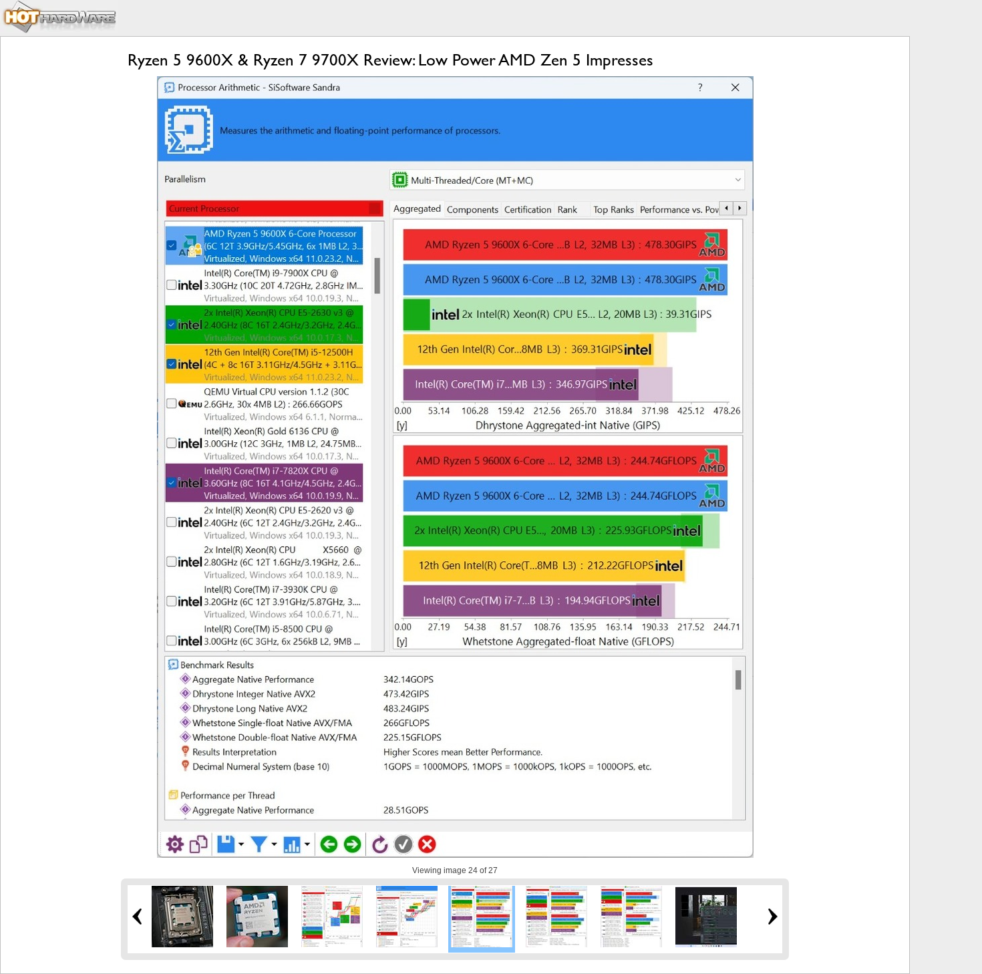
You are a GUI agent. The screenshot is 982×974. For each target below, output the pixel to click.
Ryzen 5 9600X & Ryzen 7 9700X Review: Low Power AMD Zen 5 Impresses (390, 59)
